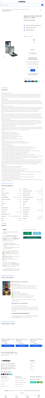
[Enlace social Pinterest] (5, 374)
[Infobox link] (33, 25)
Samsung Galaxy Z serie (24, 9)
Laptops (31, 364)
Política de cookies (18, 386)
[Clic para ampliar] (4, 56)
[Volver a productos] (40, 10)
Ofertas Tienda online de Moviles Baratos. (32, 390)
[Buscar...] (42, 5)
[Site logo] (22, 1)
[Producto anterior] (39, 10)
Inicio (3, 9)
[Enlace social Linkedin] (7, 374)
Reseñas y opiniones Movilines (21, 382)
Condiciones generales (5, 378)
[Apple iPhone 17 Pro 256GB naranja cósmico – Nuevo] (36, 331)
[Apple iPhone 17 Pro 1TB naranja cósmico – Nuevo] (22, 331)
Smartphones (8, 9)
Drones (31, 367)
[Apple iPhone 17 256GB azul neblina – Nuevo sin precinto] (7, 331)
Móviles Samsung (15, 9)
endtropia (22, 393)
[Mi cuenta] (43, 2)
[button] (7, 346)
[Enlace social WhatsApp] (9, 374)
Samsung (2, 368)
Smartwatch (32, 365)
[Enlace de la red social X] (3, 374)
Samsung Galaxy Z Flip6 (6, 10)
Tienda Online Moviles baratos (21, 378)
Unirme (32, 70)
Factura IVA (3, 382)
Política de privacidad (19, 384)
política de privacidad (33, 74)
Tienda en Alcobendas (19, 380)
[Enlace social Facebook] (1, 374)
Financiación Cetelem (5, 380)
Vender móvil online (4, 386)
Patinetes (31, 369)
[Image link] (6, 360)
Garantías (2, 384)
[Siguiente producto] (41, 10)
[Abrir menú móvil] (1, 2)
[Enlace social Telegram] (11, 374)
